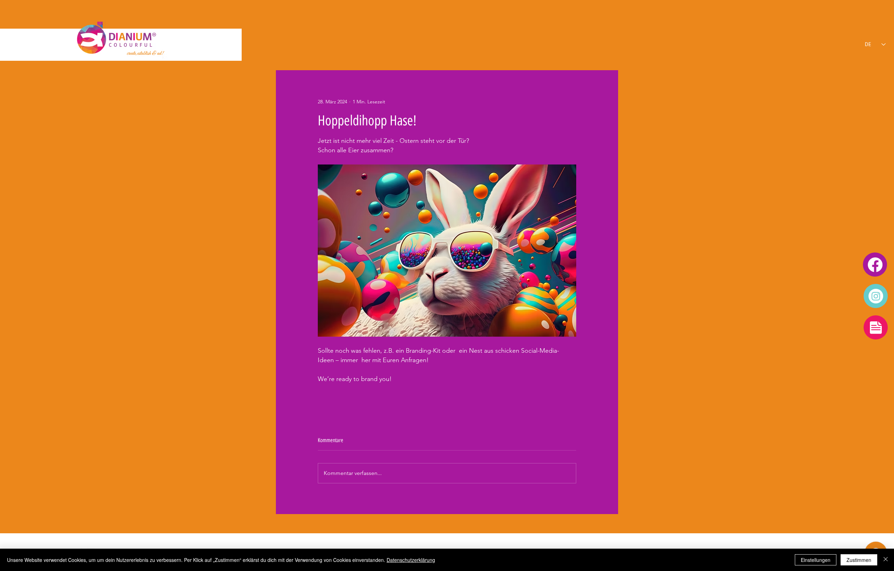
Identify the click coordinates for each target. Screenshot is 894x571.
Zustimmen (859, 559)
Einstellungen (815, 559)
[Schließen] (885, 559)
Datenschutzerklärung (411, 559)
